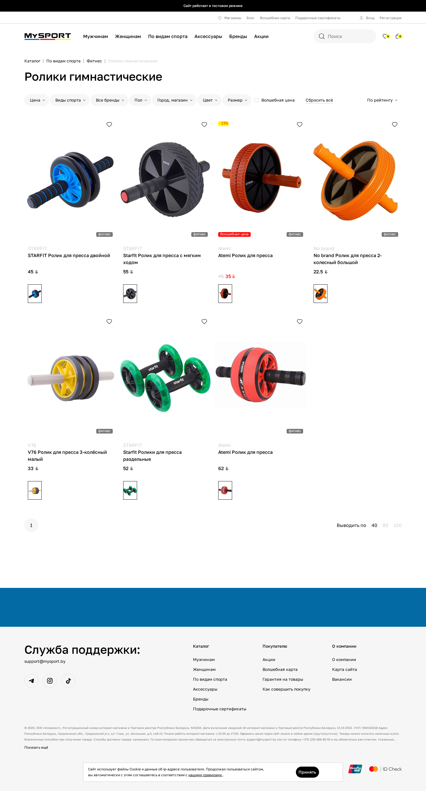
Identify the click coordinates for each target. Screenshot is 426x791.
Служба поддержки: (82, 649)
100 (398, 525)
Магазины (232, 18)
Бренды (238, 36)
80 (385, 525)
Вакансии (342, 679)
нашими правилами (205, 775)
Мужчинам (95, 36)
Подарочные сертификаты (318, 18)
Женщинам (128, 36)
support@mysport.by (44, 661)
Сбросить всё (319, 99)
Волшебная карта (275, 18)
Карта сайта (344, 669)
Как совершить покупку (286, 689)
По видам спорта (167, 36)
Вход (370, 18)
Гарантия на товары (283, 679)
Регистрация (391, 18)
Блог (251, 18)
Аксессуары (208, 36)
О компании (344, 659)
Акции (261, 36)
